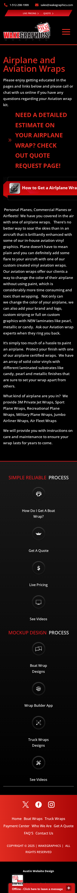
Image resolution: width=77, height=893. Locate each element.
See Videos (38, 619)
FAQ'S (28, 833)
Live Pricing (38, 584)
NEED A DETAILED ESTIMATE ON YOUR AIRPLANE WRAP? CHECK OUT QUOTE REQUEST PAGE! (41, 140)
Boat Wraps (33, 818)
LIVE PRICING (29, 13)
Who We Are (42, 826)
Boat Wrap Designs (38, 668)
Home (17, 818)
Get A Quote (39, 550)
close (68, 888)
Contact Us (44, 833)
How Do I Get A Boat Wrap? (38, 513)
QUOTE (47, 13)
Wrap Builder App (38, 705)
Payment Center (16, 826)
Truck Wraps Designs (38, 742)
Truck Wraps (55, 818)
